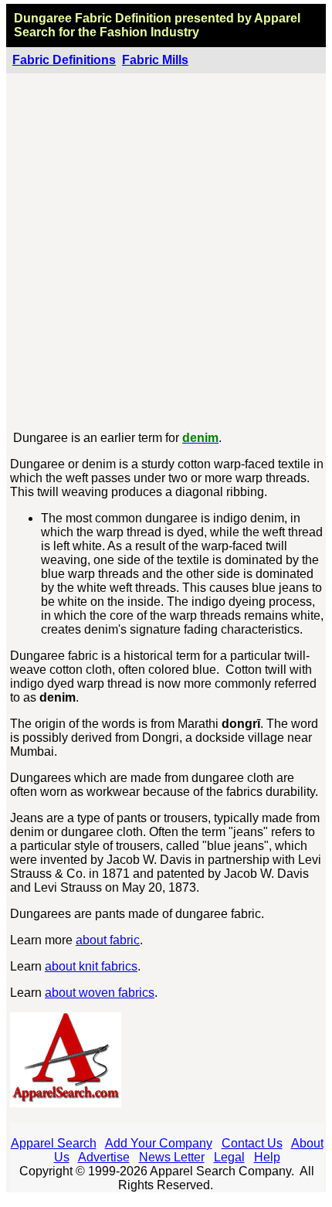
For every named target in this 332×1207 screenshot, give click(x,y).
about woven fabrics (99, 992)
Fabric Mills (155, 59)
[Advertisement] (166, 253)
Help (267, 1157)
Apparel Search (54, 1143)
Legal (229, 1157)
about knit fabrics (91, 966)
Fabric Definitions (64, 59)
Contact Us (252, 1143)
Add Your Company (158, 1143)
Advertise (104, 1157)
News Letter (172, 1157)
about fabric (108, 940)
